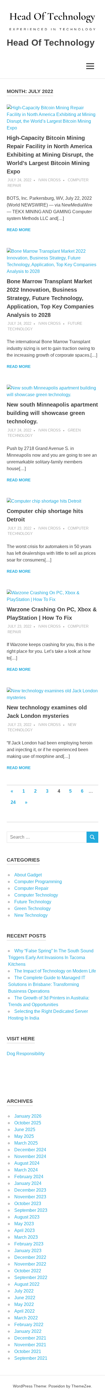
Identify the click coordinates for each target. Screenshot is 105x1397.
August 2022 (26, 1284)
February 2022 (28, 1324)
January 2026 (27, 1116)
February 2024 (28, 1176)
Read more (19, 230)
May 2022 (24, 1304)
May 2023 (24, 1223)
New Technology (31, 915)
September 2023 (30, 1210)
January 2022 (27, 1331)
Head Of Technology (51, 43)
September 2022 (30, 1277)
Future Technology (32, 901)
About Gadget (28, 874)
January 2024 (27, 1183)
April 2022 (24, 1311)
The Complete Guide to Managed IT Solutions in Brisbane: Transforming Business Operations (46, 984)
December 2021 (30, 1338)
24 (13, 802)
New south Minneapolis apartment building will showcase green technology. (52, 413)
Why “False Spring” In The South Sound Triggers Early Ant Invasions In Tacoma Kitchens (51, 957)
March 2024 (26, 1170)
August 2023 (26, 1217)
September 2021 (30, 1358)
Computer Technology (36, 895)
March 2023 (26, 1237)
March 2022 (26, 1317)
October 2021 (27, 1351)
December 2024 (30, 1149)
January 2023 (27, 1250)
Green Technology (32, 908)
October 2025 (27, 1122)
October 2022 (27, 1270)
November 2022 (30, 1264)
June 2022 (24, 1297)
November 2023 (30, 1196)
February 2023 (28, 1243)
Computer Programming (38, 881)
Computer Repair (31, 888)
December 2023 (30, 1190)
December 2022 (30, 1257)
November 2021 (30, 1344)
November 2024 (30, 1156)
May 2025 (24, 1136)
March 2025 (26, 1143)
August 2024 (26, 1163)
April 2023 (24, 1230)
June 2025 (24, 1129)
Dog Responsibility (26, 1053)
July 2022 (24, 1291)
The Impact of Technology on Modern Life (55, 971)
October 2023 (27, 1203)
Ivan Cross (49, 180)
